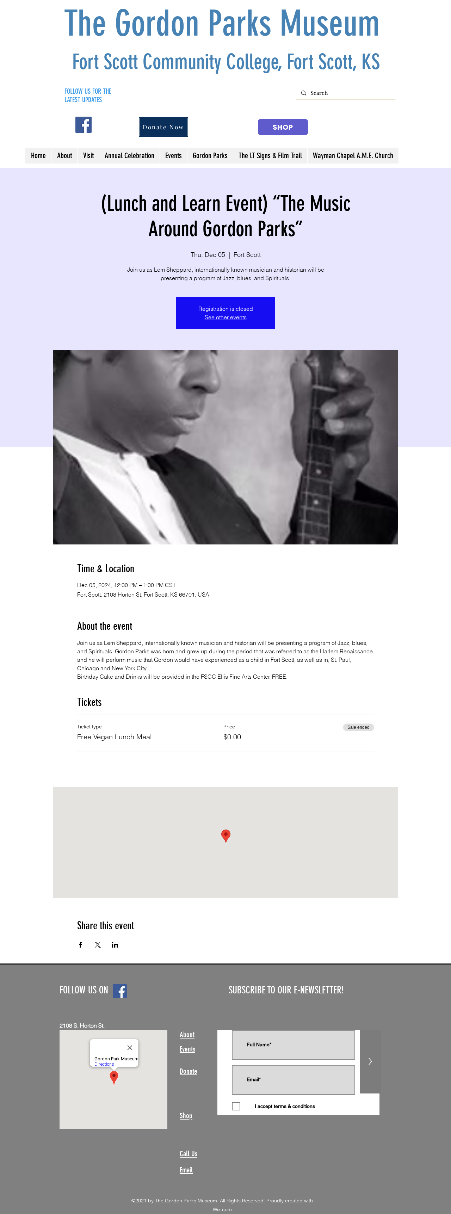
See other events (226, 317)
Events (187, 1048)
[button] (88, 156)
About (187, 1034)
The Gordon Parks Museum (226, 23)
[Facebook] (83, 125)
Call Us (188, 1153)
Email (186, 1169)
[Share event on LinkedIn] (115, 945)
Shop (186, 1115)
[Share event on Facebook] (80, 945)
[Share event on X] (97, 945)
